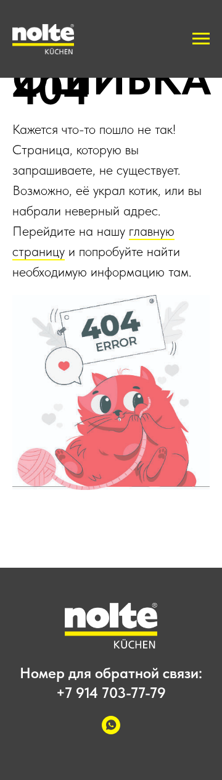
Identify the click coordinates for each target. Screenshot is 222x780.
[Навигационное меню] (201, 39)
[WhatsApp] (111, 731)
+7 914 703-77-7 (106, 693)
